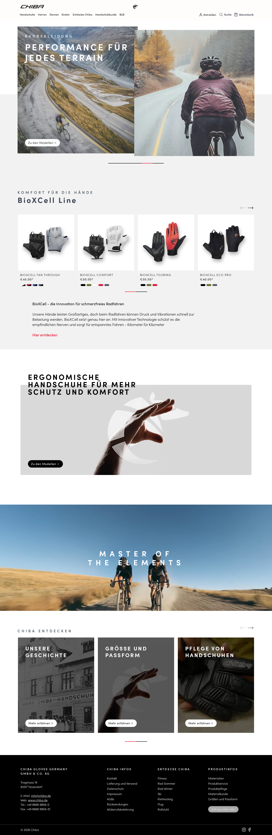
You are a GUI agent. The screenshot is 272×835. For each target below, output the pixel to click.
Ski (159, 794)
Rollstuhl (163, 809)
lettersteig (166, 799)
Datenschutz (115, 789)
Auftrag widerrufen (223, 809)
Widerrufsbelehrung (120, 809)
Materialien (216, 778)
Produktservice (218, 783)
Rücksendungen (117, 804)
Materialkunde (218, 794)
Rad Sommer (166, 783)
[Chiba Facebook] (249, 830)
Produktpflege (217, 789)
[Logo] (78, 6)
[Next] (250, 208)
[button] (23, 285)
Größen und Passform (222, 799)
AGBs (110, 799)
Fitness (162, 778)
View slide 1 (130, 741)
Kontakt (112, 778)
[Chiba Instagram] (244, 830)
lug (161, 804)
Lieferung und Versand (122, 783)
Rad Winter (165, 789)
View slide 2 (141, 741)
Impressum (114, 794)
